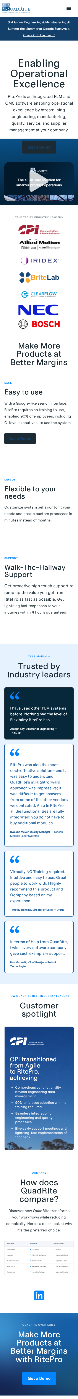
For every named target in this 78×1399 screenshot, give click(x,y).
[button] (39, 181)
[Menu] (69, 8)
